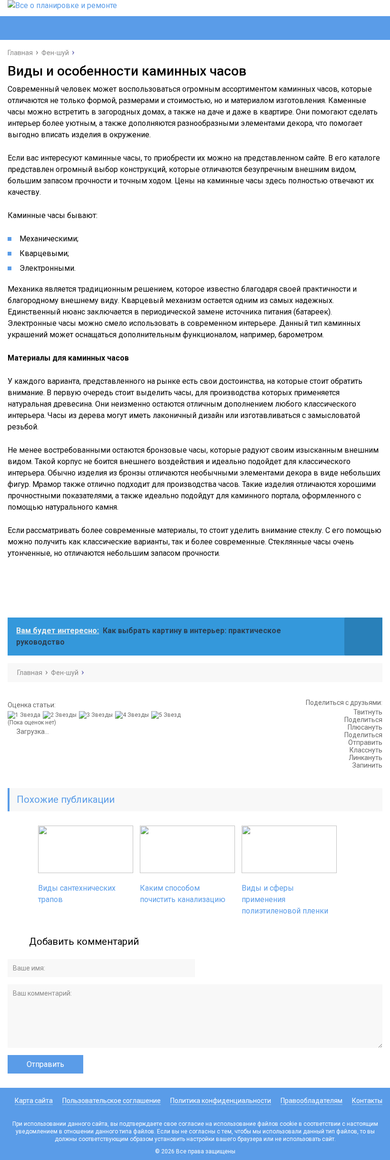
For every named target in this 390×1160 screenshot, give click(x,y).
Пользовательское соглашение (111, 1100)
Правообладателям (311, 1100)
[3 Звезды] (97, 715)
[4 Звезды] (133, 715)
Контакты (367, 1100)
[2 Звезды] (61, 715)
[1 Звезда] (25, 715)
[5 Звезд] (167, 715)
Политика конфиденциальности (220, 1100)
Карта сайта (34, 1100)
